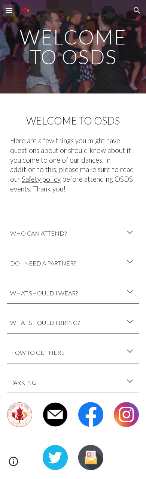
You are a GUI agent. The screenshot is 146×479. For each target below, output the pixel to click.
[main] (73, 47)
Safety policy (41, 179)
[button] (9, 10)
